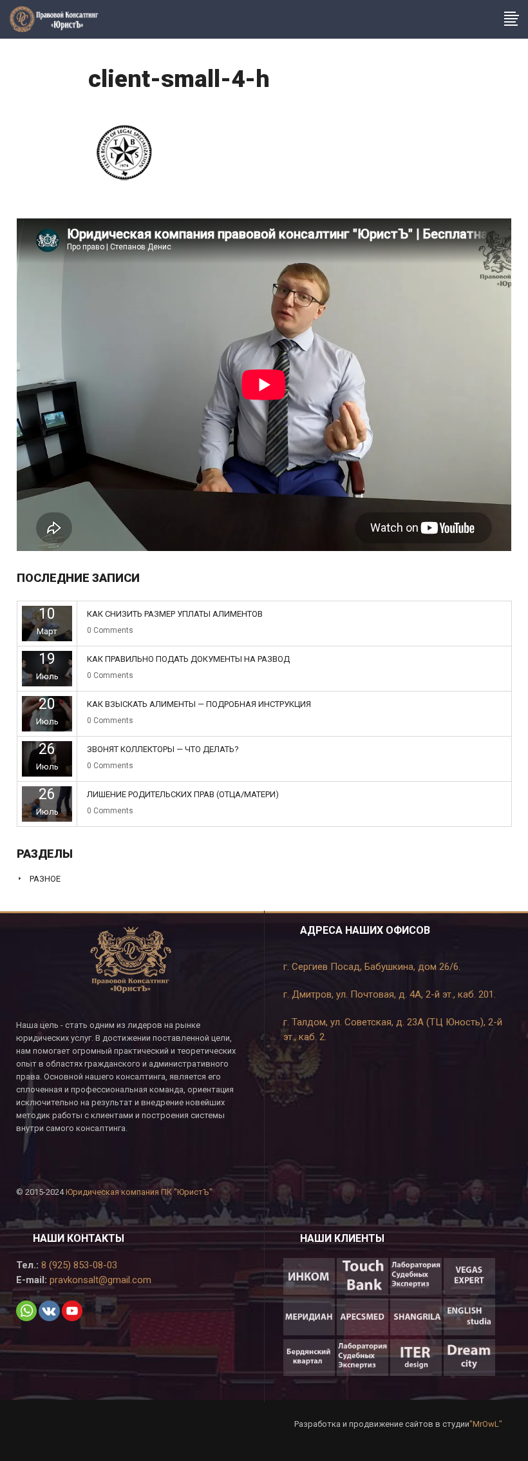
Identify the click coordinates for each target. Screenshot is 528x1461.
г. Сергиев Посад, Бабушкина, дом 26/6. (371, 966)
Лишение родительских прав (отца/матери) (183, 794)
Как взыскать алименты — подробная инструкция (199, 704)
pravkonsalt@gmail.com (99, 1280)
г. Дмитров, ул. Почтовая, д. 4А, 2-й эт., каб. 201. (389, 994)
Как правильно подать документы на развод (188, 659)
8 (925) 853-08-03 (78, 1265)
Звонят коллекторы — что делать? (163, 749)
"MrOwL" (485, 1424)
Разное (45, 879)
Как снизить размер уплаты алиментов (175, 614)
